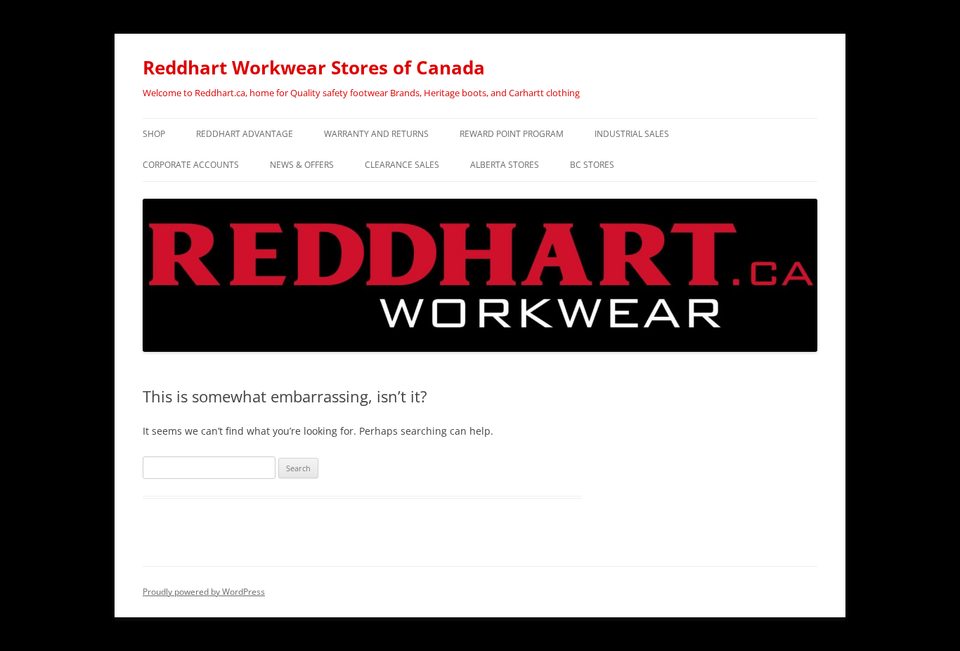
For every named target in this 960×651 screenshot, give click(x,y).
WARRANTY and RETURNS (376, 134)
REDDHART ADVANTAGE (244, 134)
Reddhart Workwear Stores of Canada (314, 67)
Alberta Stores (504, 165)
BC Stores (592, 165)
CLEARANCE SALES (402, 165)
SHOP (154, 134)
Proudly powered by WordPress (204, 592)
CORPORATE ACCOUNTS (191, 165)
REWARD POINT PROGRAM (512, 134)
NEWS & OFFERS (302, 165)
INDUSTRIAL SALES (632, 134)
